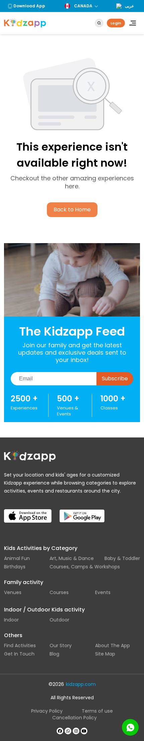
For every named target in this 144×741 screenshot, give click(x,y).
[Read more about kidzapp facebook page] (60, 731)
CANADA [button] (83, 6)
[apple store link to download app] (30, 510)
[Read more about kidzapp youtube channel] (84, 731)
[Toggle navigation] (132, 23)
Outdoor (59, 619)
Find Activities (20, 645)
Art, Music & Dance (72, 558)
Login (116, 23)
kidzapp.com (81, 684)
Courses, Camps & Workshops (85, 566)
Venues (12, 592)
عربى (129, 6)
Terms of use (97, 711)
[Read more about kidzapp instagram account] (76, 731)
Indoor (11, 619)
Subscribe (115, 378)
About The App (112, 645)
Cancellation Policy (74, 717)
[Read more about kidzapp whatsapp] (68, 731)
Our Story (61, 645)
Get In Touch (19, 654)
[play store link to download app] (86, 510)
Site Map (105, 654)
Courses (59, 592)
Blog (54, 654)
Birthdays (14, 566)
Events (103, 592)
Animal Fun (17, 558)
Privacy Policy (47, 711)
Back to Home (72, 209)
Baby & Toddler (122, 558)
